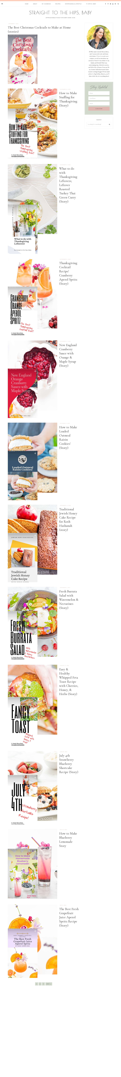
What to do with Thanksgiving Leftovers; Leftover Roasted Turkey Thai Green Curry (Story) (68, 185)
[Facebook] (106, 1)
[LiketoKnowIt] (116, 1)
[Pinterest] (108, 1)
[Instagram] (111, 1)
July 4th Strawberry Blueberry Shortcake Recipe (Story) (68, 764)
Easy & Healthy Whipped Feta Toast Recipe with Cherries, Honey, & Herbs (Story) (68, 681)
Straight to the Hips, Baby (60, 12)
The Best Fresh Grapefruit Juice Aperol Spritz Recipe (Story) (69, 917)
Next (49, 984)
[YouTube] (113, 1)
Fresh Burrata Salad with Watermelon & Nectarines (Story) (68, 599)
